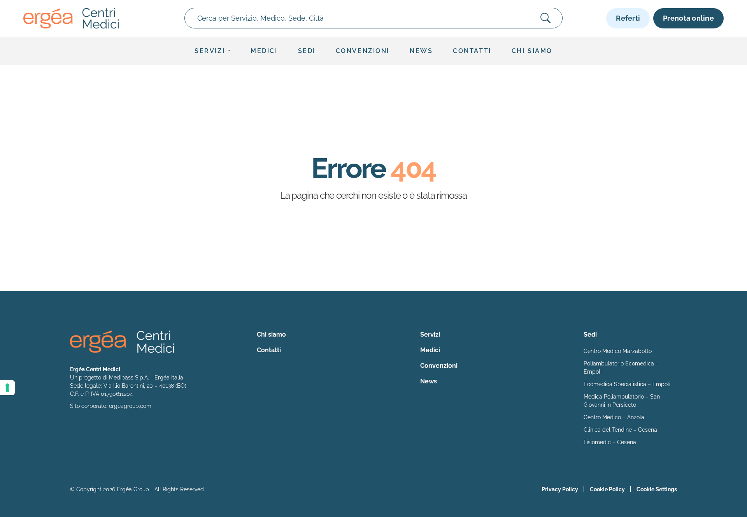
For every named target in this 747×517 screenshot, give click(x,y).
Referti (628, 18)
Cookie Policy (607, 489)
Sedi (307, 51)
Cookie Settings (657, 489)
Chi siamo (532, 51)
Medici (264, 51)
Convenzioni (362, 51)
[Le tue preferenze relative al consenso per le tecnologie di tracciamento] (7, 387)
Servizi (210, 51)
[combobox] (373, 18)
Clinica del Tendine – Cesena (620, 430)
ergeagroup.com (130, 406)
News (421, 51)
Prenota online (688, 18)
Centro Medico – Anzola (614, 417)
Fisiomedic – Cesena (610, 442)
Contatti (472, 51)
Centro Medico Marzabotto (618, 351)
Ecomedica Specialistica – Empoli (627, 384)
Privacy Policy (560, 489)
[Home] (71, 18)
